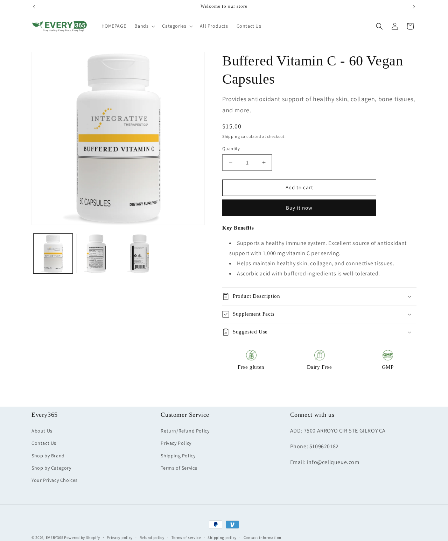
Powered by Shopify (82, 537)
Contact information (262, 537)
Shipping (231, 136)
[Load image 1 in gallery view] (53, 253)
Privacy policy (120, 537)
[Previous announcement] (34, 6)
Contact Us (43, 443)
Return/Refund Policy (185, 431)
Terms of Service (179, 468)
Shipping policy (222, 537)
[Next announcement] (414, 6)
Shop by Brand (48, 455)
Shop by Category (51, 468)
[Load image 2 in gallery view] (96, 253)
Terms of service (186, 537)
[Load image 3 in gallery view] (139, 253)
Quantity (231, 149)
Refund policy (152, 537)
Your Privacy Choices (54, 480)
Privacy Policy (176, 443)
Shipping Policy (178, 455)
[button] (144, 26)
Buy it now (299, 207)
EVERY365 (54, 537)
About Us (41, 431)
